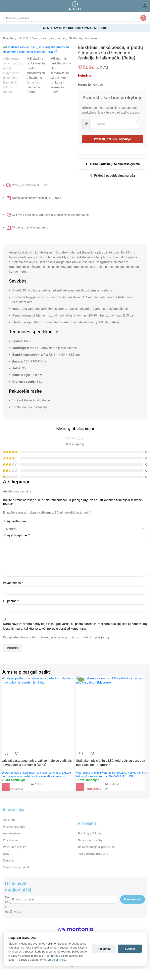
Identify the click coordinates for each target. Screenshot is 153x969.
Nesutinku (104, 948)
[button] (6, 787)
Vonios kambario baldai (48, 38)
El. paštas (11, 601)
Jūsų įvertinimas (14, 521)
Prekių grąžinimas (89, 833)
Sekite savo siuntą (90, 840)
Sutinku (130, 948)
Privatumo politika (14, 847)
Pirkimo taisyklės (14, 826)
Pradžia (8, 38)
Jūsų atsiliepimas (16, 535)
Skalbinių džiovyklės (83, 38)
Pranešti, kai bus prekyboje (112, 139)
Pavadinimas (13, 583)
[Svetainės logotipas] (75, 6)
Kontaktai (9, 860)
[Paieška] (143, 18)
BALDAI (23, 38)
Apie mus (9, 819)
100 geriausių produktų (93, 853)
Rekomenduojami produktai (96, 847)
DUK (6, 853)
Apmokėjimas (12, 833)
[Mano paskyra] (145, 6)
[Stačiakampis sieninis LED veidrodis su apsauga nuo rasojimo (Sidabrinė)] (112, 712)
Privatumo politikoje (52, 959)
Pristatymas (10, 840)
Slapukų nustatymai (16, 867)
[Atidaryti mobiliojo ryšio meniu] (5, 6)
